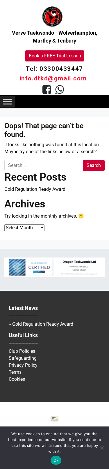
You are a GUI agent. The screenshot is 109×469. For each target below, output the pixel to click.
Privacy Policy (23, 365)
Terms (15, 372)
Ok (56, 460)
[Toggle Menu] (7, 102)
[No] (102, 448)
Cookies (17, 379)
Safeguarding (23, 358)
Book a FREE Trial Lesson (55, 56)
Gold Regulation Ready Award (34, 189)
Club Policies (22, 351)
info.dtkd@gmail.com (53, 78)
